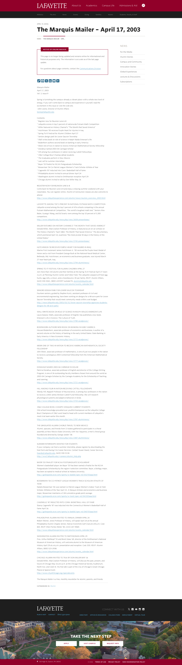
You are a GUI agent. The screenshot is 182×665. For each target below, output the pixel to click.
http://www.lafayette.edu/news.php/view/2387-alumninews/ (63, 438)
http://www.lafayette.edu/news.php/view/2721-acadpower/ (63, 383)
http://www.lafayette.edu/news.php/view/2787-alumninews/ (63, 419)
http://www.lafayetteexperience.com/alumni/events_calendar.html (65, 284)
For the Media (126, 52)
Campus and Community (131, 62)
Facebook (132, 609)
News (65, 14)
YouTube (136, 609)
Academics (91, 5)
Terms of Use (100, 662)
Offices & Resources (98, 615)
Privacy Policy (114, 662)
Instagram (139, 609)
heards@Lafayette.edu (46, 453)
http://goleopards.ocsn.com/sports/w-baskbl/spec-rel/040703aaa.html (67, 512)
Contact (51, 614)
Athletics (40, 14)
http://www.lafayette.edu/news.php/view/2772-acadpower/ (63, 339)
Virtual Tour (140, 615)
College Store (114, 615)
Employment (127, 615)
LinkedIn (143, 609)
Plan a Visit (41, 614)
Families (98, 14)
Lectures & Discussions (130, 77)
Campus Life (108, 5)
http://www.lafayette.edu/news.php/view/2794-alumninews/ (63, 263)
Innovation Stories (128, 67)
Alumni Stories (126, 57)
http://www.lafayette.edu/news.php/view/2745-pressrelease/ (63, 241)
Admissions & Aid (128, 5)
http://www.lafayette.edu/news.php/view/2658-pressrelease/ (63, 220)
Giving (87, 14)
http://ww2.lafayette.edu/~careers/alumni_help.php (59, 456)
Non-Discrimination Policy (133, 662)
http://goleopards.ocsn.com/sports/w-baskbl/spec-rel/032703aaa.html (67, 475)
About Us (76, 5)
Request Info (113, 643)
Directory (84, 615)
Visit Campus (90, 643)
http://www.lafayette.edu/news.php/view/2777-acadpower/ (63, 361)
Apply (66, 643)
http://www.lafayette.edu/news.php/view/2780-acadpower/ (63, 321)
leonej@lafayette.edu (45, 112)
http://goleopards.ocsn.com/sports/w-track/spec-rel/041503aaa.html (66, 496)
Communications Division (90, 69)
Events (75, 14)
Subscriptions (126, 82)
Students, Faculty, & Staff (128, 14)
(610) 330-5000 (63, 614)
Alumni (110, 14)
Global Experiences (128, 72)
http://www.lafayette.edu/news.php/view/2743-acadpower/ (63, 401)
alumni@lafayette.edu (83, 281)
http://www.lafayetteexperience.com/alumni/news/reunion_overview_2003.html (71, 198)
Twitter (129, 609)
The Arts (53, 14)
